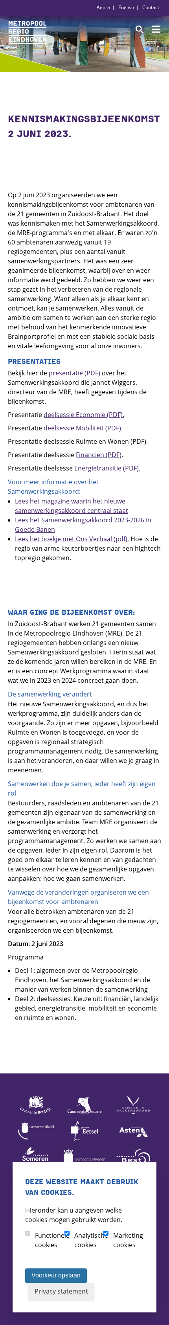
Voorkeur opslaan (56, 1275)
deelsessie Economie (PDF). (84, 414)
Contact (150, 7)
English (126, 7)
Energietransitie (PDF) (106, 468)
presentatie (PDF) (74, 373)
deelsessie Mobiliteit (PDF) (82, 428)
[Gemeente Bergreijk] (35, 1114)
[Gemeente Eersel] (84, 1140)
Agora (103, 7)
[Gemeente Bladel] (35, 1140)
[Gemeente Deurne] (84, 1114)
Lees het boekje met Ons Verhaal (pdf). (72, 539)
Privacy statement (61, 1291)
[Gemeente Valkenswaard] (133, 1114)
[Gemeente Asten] (133, 1140)
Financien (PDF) (98, 454)
